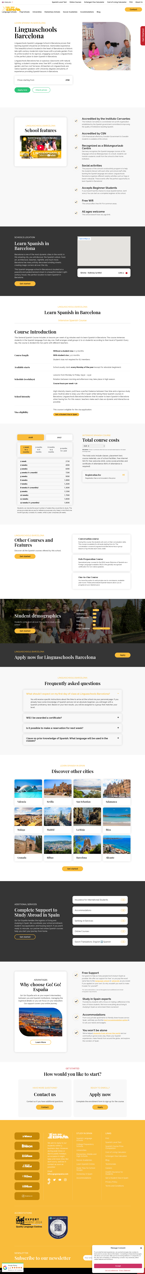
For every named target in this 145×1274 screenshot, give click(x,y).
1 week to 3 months (26, 449)
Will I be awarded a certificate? (44, 717)
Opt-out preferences (111, 1270)
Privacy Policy (111, 1182)
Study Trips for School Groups (85, 1169)
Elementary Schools (52, 12)
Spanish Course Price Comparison (114, 1147)
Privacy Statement (124, 1270)
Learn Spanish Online (85, 1164)
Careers (108, 1168)
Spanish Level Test (59, 2)
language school (102, 981)
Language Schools (9, 12)
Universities (37, 12)
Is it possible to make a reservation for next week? (54, 728)
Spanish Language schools (84, 1139)
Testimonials (110, 1164)
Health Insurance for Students (114, 1173)
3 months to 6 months (38, 449)
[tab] (72, 320)
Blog (98, 12)
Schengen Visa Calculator (94, 2)
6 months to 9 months (51, 449)
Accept (118, 1266)
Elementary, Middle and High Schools (86, 1155)
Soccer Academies (70, 12)
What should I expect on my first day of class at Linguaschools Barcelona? (68, 693)
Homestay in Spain (84, 1174)
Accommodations (87, 12)
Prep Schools (25, 12)
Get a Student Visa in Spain (116, 1178)
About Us (139, 2)
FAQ (130, 2)
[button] (141, 1248)
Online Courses (75, 2)
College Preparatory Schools (85, 1145)
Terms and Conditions (114, 1186)
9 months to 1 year (63, 449)
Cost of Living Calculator (116, 2)
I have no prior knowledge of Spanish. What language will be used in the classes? (67, 739)
